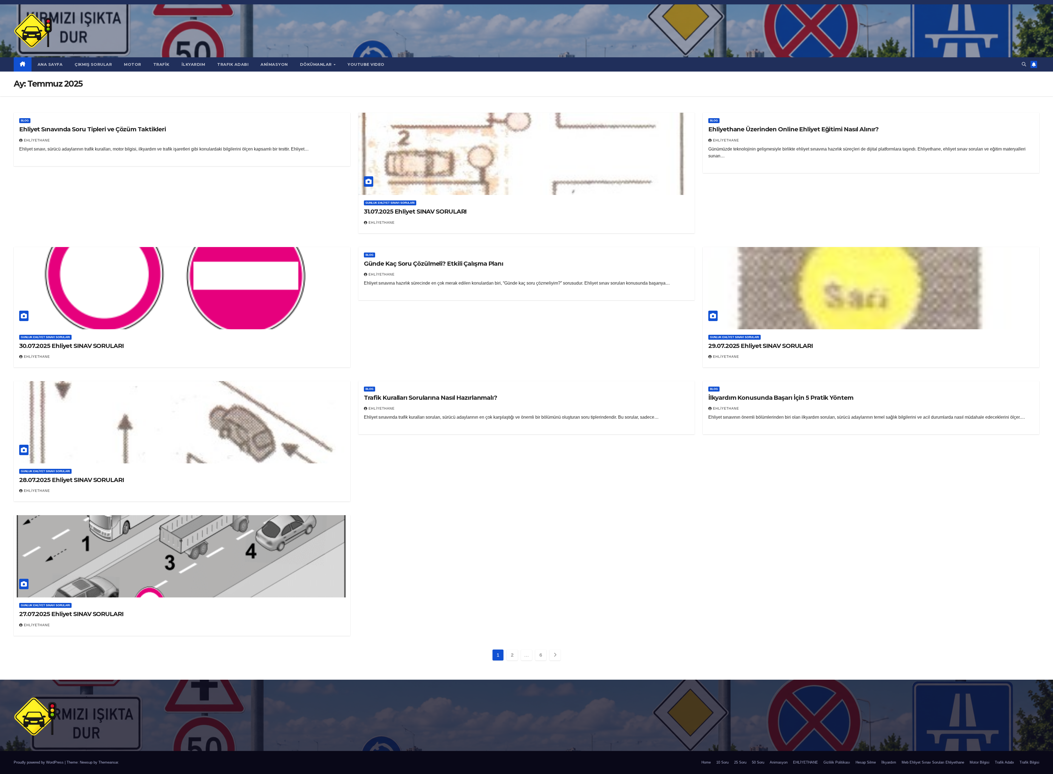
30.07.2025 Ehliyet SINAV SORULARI (71, 346)
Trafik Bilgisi (1029, 762)
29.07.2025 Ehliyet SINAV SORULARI (760, 346)
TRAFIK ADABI (232, 64)
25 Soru (740, 762)
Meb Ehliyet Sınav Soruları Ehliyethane (933, 762)
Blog (25, 120)
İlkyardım (888, 762)
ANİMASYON (274, 64)
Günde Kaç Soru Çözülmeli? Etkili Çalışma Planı (433, 263)
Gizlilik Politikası (836, 762)
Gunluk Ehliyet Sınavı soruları (390, 202)
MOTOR (132, 64)
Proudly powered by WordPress (39, 762)
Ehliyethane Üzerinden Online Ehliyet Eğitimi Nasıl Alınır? (793, 129)
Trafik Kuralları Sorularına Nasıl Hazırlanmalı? (430, 397)
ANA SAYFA (50, 64)
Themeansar (108, 762)
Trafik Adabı (1004, 762)
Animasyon (779, 762)
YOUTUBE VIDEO (365, 64)
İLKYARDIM (193, 64)
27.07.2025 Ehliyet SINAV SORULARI (71, 614)
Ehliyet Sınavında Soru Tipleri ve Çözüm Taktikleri (92, 129)
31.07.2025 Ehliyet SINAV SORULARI (415, 211)
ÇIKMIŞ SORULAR (93, 64)
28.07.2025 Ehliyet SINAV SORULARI (71, 480)
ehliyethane (37, 140)
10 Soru (722, 762)
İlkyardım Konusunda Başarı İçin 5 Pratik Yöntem (780, 397)
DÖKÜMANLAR (316, 64)
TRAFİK (161, 64)
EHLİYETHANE (805, 762)
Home (706, 762)
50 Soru (758, 762)
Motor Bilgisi (979, 762)
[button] (1024, 64)
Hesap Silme (866, 762)
